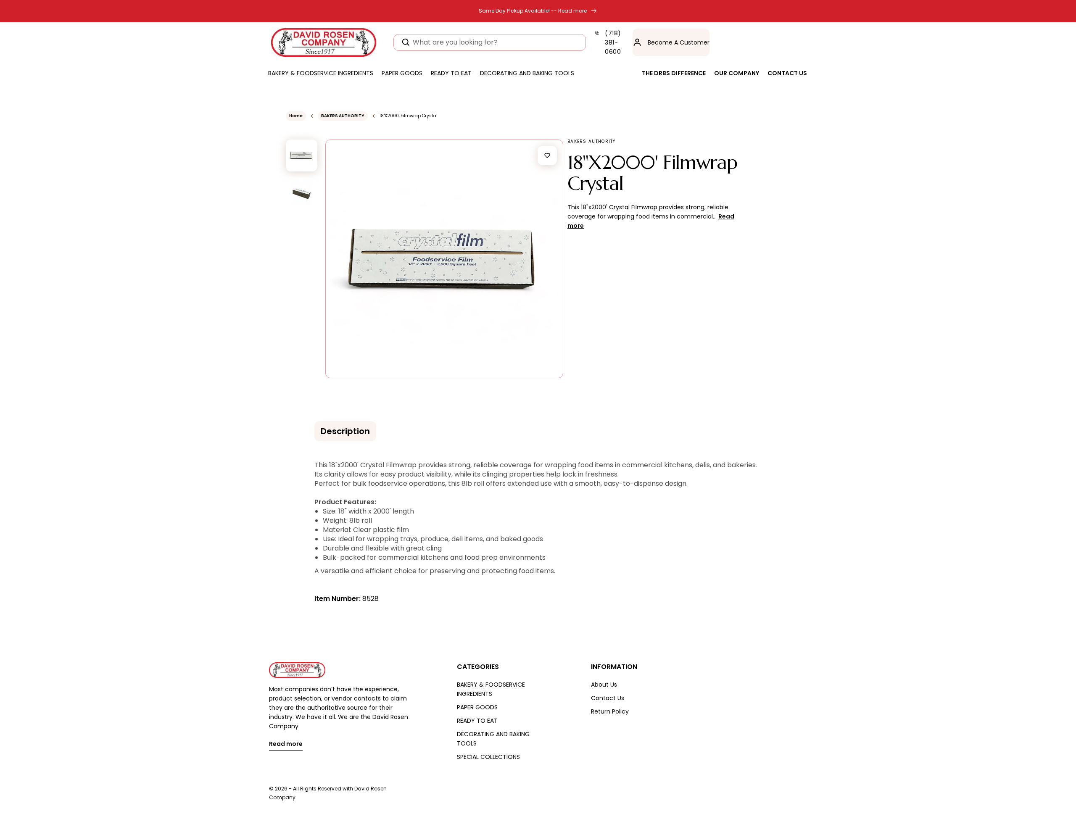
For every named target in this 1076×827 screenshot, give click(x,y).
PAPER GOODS (477, 707)
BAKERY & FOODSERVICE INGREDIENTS (491, 689)
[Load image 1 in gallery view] (301, 155)
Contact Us (607, 698)
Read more (286, 744)
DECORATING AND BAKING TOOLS (493, 739)
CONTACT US (787, 73)
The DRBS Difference (674, 73)
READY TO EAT (477, 720)
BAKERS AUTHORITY (342, 116)
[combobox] (489, 42)
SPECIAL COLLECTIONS (488, 757)
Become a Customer (678, 42)
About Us (604, 684)
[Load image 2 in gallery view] (301, 191)
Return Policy (610, 711)
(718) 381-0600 (613, 42)
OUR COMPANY (736, 73)
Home (296, 116)
